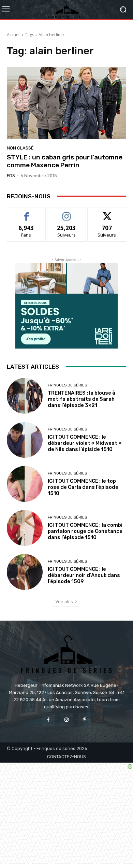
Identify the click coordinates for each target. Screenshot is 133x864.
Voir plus (64, 602)
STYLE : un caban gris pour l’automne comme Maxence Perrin (64, 161)
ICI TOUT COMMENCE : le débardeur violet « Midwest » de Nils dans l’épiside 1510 (85, 443)
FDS (11, 175)
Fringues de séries (67, 385)
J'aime (26, 212)
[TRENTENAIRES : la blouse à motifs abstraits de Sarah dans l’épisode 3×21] (25, 396)
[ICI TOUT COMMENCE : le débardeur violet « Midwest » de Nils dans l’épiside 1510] (25, 440)
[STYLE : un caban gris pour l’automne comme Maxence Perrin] (66, 103)
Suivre (67, 212)
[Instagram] (66, 719)
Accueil (13, 35)
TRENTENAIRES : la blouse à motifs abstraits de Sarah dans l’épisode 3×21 (81, 399)
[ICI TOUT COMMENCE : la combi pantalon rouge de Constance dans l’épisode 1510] (25, 528)
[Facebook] (48, 719)
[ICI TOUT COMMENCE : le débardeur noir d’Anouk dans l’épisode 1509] (25, 572)
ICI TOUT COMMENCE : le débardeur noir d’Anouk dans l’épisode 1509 (84, 575)
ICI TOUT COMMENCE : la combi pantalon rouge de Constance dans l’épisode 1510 (85, 531)
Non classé (20, 148)
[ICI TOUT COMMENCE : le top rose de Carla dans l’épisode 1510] (25, 484)
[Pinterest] (84, 719)
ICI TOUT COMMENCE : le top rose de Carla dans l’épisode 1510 (83, 487)
